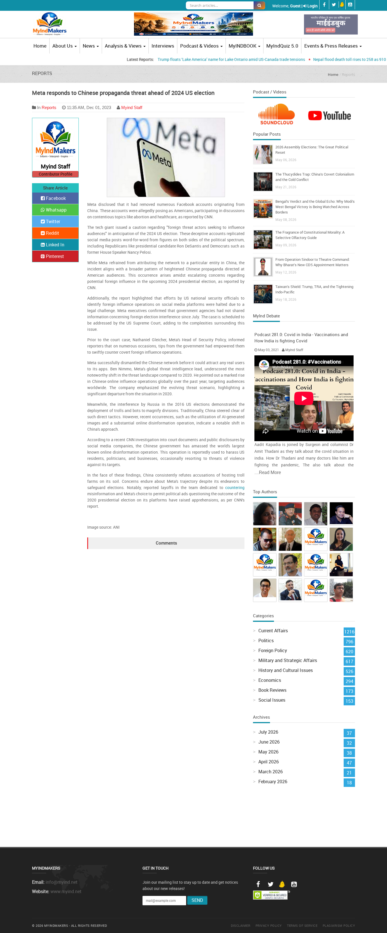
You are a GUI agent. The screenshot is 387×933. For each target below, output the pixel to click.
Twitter (52, 221)
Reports (49, 107)
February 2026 (272, 781)
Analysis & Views (124, 45)
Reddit (52, 233)
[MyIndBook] (331, 24)
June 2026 (269, 742)
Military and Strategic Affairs (287, 660)
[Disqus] (165, 620)
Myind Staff (131, 107)
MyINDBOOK (242, 45)
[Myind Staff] (55, 140)
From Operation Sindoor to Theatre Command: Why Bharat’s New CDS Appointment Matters (312, 262)
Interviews (163, 45)
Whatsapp (56, 210)
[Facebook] (258, 884)
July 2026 (268, 732)
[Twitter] (270, 884)
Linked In (54, 245)
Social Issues (271, 700)
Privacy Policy (269, 925)
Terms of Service (302, 925)
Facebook (55, 198)
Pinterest (54, 256)
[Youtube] (294, 884)
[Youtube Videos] (329, 115)
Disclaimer (240, 925)
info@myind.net (62, 882)
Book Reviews (272, 690)
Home (39, 45)
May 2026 (268, 752)
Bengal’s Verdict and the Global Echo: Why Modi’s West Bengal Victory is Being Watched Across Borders (315, 207)
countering (234, 487)
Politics (266, 640)
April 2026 (268, 762)
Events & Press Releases (331, 45)
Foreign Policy (272, 650)
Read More (270, 472)
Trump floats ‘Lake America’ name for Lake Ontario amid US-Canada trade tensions (215, 59)
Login (312, 5)
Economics (269, 680)
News (89, 45)
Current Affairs (273, 630)
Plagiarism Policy (339, 925)
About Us (63, 45)
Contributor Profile (55, 174)
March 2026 (270, 771)
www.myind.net (66, 891)
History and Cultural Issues (285, 670)
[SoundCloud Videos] (278, 116)
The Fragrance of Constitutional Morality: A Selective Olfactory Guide (310, 235)
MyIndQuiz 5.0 (282, 45)
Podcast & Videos (200, 45)
